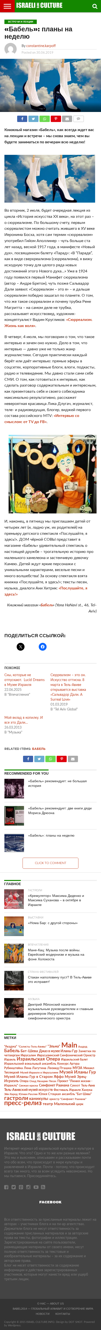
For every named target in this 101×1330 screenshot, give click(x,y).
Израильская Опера (38, 1059)
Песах (52, 1081)
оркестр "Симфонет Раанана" (67, 1099)
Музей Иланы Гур (77, 1072)
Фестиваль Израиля (67, 1089)
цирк (79, 1104)
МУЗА (77, 1068)
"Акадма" (10, 1046)
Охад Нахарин (38, 1081)
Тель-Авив (88, 1085)
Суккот (75, 1085)
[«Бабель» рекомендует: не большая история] (14, 788)
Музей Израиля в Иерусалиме (39, 1072)
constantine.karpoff (41, 46)
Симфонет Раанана (54, 1085)
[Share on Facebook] (22, 118)
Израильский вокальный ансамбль (30, 1063)
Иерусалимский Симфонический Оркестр (66, 1055)
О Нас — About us (50, 1303)
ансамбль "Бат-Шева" (77, 1094)
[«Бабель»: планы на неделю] (14, 843)
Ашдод (82, 1046)
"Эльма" (54, 1046)
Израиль (10, 1059)
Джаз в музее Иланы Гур (58, 1051)
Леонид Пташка (59, 1068)
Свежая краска (28, 1085)
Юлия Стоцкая (49, 1094)
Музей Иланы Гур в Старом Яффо (34, 1077)
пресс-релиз (23, 1103)
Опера (24, 1081)
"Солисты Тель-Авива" (32, 1046)
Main (69, 1045)
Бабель (47, 605)
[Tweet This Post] (33, 118)
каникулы (38, 1099)
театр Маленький (59, 1104)
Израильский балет (74, 1059)
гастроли (16, 1098)
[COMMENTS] (78, 118)
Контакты (62, 1313)
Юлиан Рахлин (28, 1094)
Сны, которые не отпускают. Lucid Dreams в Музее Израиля (24, 680)
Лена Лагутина (35, 1068)
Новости (43, 1313)
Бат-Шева (29, 1051)
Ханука (87, 1089)
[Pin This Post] (56, 118)
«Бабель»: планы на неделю (51, 835)
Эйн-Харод (11, 1094)
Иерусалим (28, 1055)
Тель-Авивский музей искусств (28, 1090)
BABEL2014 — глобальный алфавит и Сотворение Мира (53, 1308)
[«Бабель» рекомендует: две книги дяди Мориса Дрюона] (14, 816)
